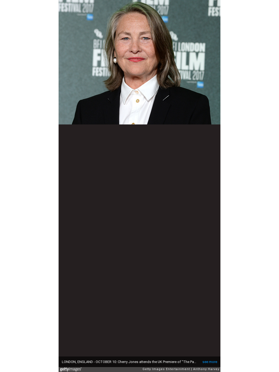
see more (209, 362)
